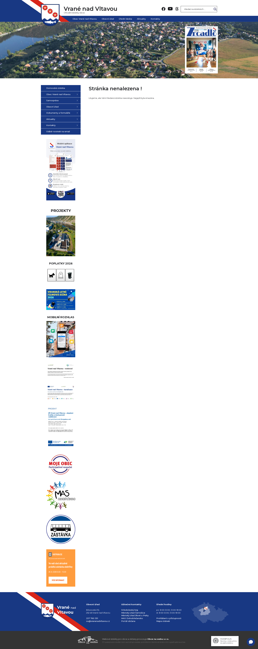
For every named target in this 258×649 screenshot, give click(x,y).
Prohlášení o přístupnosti (168, 618)
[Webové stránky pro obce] (71, 640)
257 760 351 (92, 618)
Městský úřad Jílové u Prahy (135, 615)
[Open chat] (251, 642)
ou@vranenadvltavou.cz (98, 621)
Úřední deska (125, 19)
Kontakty (155, 19)
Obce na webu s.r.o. (158, 639)
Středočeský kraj (129, 610)
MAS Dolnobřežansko (132, 618)
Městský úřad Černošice (133, 613)
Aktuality (141, 19)
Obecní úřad (108, 19)
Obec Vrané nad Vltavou (85, 19)
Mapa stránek (163, 621)
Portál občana (128, 621)
